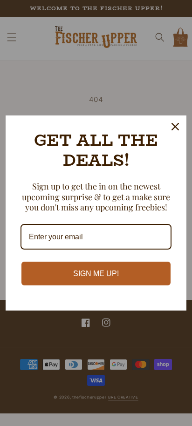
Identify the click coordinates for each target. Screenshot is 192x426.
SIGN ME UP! (96, 273)
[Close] (175, 126)
